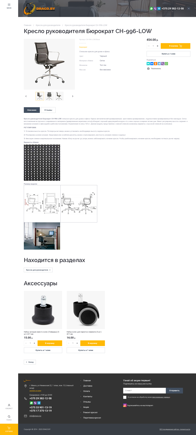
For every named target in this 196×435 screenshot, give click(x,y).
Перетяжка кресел (92, 418)
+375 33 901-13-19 (40, 407)
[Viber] (162, 63)
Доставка (87, 386)
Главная (27, 25)
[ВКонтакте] (151, 63)
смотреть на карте (35, 391)
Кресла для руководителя (48, 25)
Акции (86, 407)
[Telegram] (159, 63)
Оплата (86, 391)
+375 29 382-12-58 (173, 8)
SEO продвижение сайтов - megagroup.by (174, 429)
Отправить (174, 390)
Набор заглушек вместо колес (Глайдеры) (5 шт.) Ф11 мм (41, 333)
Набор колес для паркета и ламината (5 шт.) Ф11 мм (84, 333)
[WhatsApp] (166, 63)
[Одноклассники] (155, 63)
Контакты (87, 396)
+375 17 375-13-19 (40, 410)
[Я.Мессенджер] (148, 63)
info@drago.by (35, 416)
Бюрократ (83, 47)
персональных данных (161, 397)
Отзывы (87, 402)
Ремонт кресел (90, 412)
